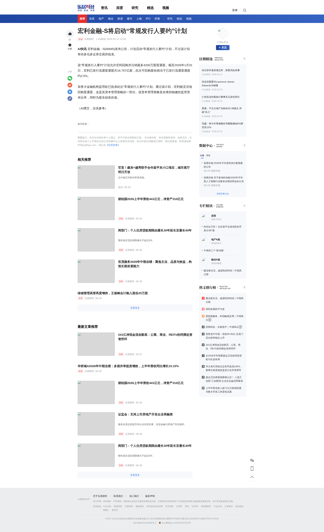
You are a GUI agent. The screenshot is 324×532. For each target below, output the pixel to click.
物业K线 (215, 259)
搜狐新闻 (140, 506)
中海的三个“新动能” (214, 250)
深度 (119, 8)
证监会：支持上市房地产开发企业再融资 (145, 414)
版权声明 (150, 496)
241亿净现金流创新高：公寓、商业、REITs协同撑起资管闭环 (155, 337)
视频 (165, 8)
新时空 (115, 510)
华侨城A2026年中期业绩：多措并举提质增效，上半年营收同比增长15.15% (128, 366)
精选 (150, 8)
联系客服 (113, 145)
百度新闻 (129, 506)
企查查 (179, 506)
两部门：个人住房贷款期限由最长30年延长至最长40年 (155, 230)
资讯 (104, 8)
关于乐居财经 (100, 496)
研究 (135, 8)
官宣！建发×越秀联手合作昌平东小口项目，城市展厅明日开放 (154, 170)
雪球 (187, 506)
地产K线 (215, 239)
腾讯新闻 (118, 506)
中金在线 (218, 506)
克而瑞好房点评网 (154, 506)
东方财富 (169, 506)
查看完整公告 (223, 194)
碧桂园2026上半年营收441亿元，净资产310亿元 (151, 199)
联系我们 (118, 496)
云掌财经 (229, 506)
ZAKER (195, 506)
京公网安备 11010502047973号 (176, 523)
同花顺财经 (206, 506)
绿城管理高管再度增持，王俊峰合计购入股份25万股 (113, 293)
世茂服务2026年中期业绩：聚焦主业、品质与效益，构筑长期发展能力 (155, 264)
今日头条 (107, 506)
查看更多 (135, 308)
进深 (213, 215)
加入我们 (134, 496)
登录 (235, 10)
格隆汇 (106, 510)
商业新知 (239, 506)
